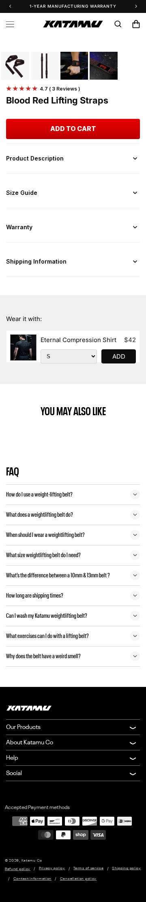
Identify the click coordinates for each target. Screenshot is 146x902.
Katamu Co (31, 860)
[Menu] (10, 24)
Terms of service (88, 868)
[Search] (118, 24)
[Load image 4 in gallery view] (104, 66)
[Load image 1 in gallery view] (15, 66)
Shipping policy (126, 868)
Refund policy (17, 869)
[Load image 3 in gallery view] (74, 66)
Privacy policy (52, 868)
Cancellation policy (78, 879)
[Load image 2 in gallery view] (45, 66)
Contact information (32, 879)
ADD (118, 356)
